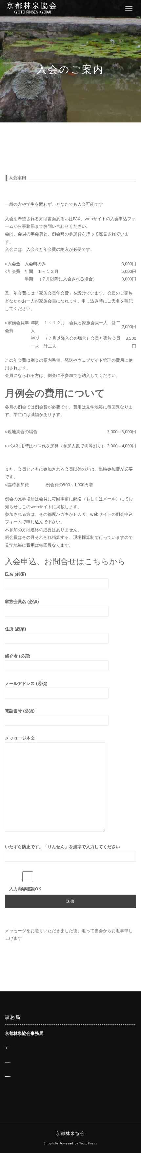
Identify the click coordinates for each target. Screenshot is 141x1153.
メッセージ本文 (20, 738)
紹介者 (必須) (17, 656)
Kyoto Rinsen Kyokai (32, 12)
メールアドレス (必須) (26, 683)
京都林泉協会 (32, 6)
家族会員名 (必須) (22, 601)
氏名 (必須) (15, 574)
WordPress (88, 1143)
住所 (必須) (15, 629)
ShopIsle (51, 1143)
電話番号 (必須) (19, 711)
